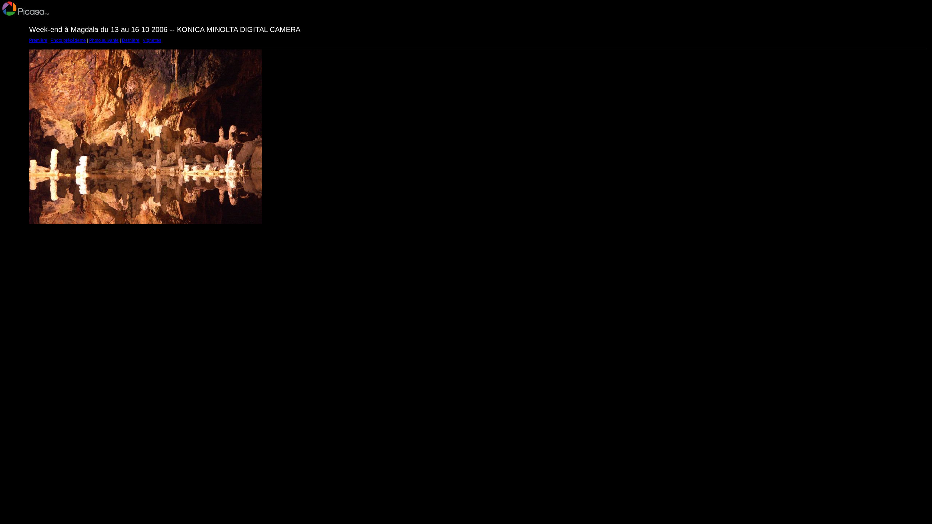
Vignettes (152, 40)
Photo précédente (68, 40)
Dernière (130, 40)
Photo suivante (104, 40)
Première (38, 40)
